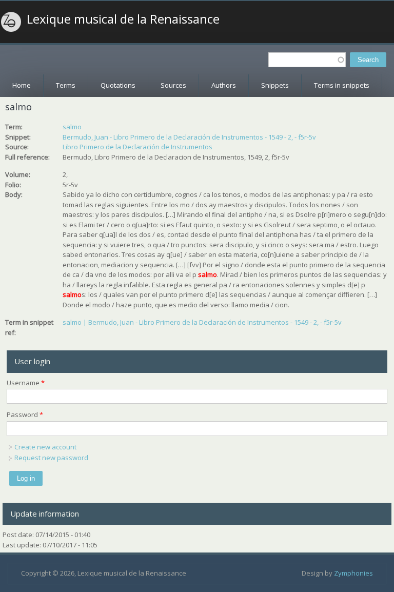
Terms (65, 85)
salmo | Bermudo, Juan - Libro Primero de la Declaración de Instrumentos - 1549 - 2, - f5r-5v (202, 322)
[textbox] (307, 59)
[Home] (11, 22)
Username (26, 382)
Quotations (118, 85)
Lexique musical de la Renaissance (123, 19)
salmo (72, 126)
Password (25, 414)
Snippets (275, 85)
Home (21, 85)
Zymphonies (353, 573)
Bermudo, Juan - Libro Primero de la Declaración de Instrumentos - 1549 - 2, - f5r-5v (189, 137)
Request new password (51, 457)
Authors (223, 85)
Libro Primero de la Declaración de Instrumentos (137, 146)
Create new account (45, 446)
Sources (173, 85)
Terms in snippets (341, 85)
